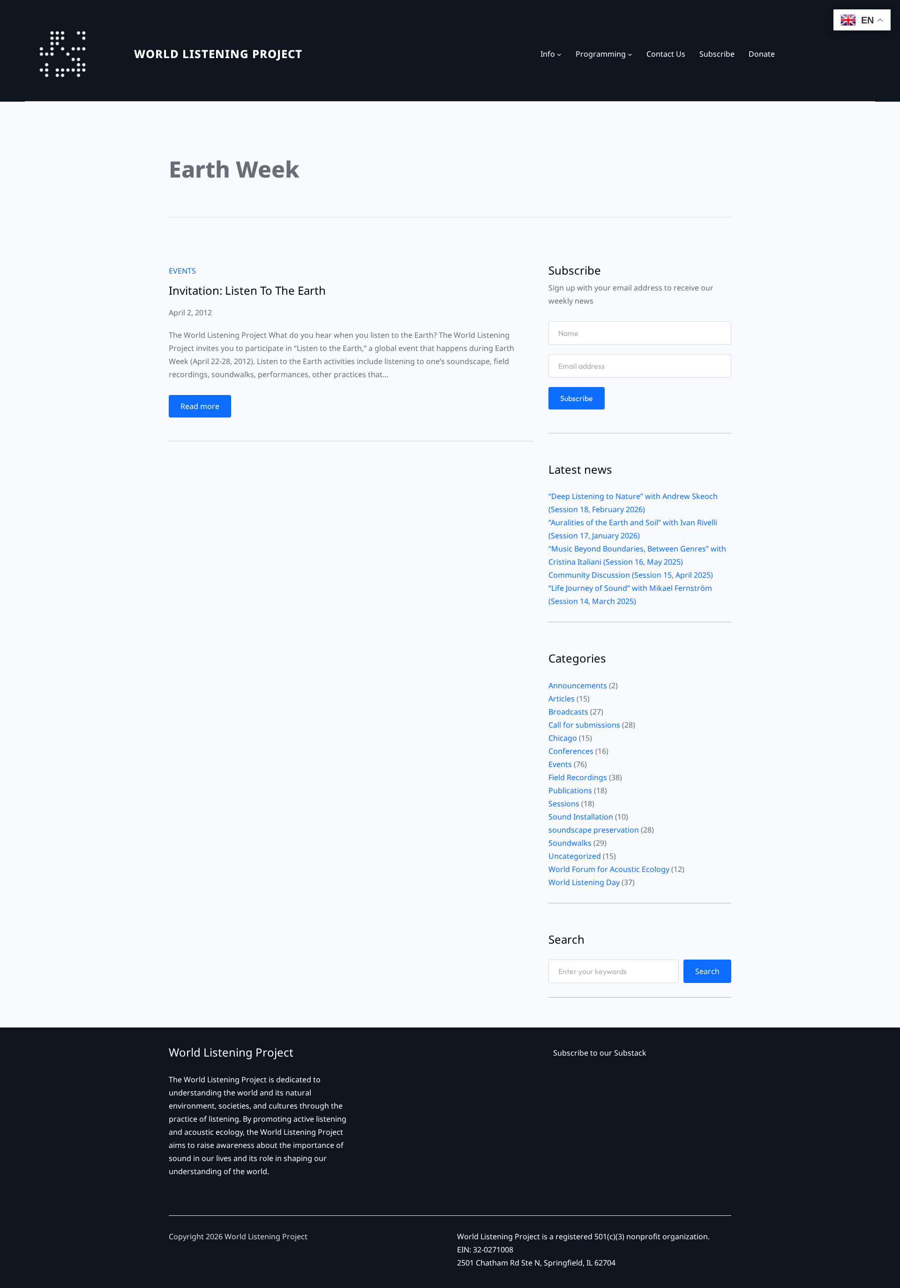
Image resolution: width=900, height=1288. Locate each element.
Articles (561, 698)
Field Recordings (577, 777)
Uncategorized (574, 856)
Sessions (563, 803)
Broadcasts (568, 712)
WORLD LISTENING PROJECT (218, 53)
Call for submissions (584, 725)
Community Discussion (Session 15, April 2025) (630, 575)
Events (182, 271)
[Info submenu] (559, 54)
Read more (202, 409)
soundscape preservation (593, 830)
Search (707, 971)
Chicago (562, 738)
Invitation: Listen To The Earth (247, 290)
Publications (570, 790)
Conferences (570, 751)
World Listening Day (584, 882)
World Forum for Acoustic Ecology (608, 869)
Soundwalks (570, 843)
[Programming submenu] (630, 54)
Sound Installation (580, 817)
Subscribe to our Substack (599, 1053)
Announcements (577, 685)
